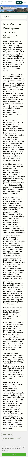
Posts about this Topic (11, 439)
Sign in (19, 2)
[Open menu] (25, 2)
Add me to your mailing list (7, 2)
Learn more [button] (5, 450)
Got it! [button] (14, 454)
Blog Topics (7, 434)
